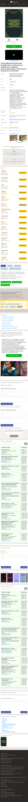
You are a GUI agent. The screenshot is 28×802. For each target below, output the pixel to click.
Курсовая (16, 115)
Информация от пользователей (10, 326)
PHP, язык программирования (7, 789)
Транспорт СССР (4, 778)
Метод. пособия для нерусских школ (8, 770)
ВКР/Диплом (22, 115)
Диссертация (12, 117)
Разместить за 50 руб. (7, 403)
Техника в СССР (4, 784)
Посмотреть (23, 172)
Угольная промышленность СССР (7, 780)
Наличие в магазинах (8, 325)
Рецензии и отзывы (7, 321)
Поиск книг (3, 4)
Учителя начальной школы (6, 771)
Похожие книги (6, 323)
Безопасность (5, 730)
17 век (9, 4)
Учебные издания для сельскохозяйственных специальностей (13, 777)
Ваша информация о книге (7, 698)
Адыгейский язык (4, 786)
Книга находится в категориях (10, 328)
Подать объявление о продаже (8, 410)
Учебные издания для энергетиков (8, 794)
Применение (5, 726)
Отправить (23, 567)
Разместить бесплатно (7, 425)
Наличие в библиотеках (8, 320)
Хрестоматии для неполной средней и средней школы (12, 768)
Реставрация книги (14, 133)
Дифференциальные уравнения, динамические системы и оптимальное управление (13, 759)
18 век (14, 4)
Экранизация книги (14, 60)
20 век (24, 4)
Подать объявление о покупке (8, 388)
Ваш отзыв (3, 551)
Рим (3, 729)
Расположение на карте (6, 453)
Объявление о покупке (8, 317)
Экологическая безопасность (9, 723)
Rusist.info (15, 2)
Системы (4, 722)
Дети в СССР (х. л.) (4, 797)
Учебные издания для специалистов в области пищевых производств (12, 782)
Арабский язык (4, 790)
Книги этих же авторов (8, 318)
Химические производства (8, 725)
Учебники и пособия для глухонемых (8, 755)
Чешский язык (3, 756)
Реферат (12, 115)
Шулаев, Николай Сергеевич (8, 731)
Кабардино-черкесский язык (6, 765)
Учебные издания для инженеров (7, 792)
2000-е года (4, 720)
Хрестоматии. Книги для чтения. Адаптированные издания (13, 767)
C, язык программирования (6, 760)
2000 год (4, 718)
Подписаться (14, 436)
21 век (3, 721)
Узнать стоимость (17, 282)
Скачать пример (5, 285)
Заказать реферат (6, 282)
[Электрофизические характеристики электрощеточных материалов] (16, 578)
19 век (19, 4)
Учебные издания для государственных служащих (11, 795)
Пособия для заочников (5, 762)
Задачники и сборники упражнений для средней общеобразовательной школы (11, 774)
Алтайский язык (4, 753)
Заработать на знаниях (15, 268)
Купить (14, 46)
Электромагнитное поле (7, 727)
